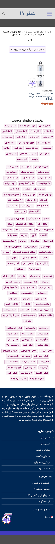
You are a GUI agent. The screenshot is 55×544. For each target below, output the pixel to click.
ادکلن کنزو (12, 373)
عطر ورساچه (43, 172)
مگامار (6, 148)
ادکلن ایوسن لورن (28, 350)
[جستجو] (3, 14)
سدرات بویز (34, 269)
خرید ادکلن (44, 328)
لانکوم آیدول (34, 211)
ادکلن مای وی (12, 361)
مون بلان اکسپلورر (11, 315)
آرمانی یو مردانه (28, 361)
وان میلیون (41, 293)
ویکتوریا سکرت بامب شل (24, 252)
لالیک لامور (7, 131)
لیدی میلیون (27, 293)
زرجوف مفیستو (9, 241)
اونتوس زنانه (29, 194)
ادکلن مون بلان (45, 315)
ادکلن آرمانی (44, 361)
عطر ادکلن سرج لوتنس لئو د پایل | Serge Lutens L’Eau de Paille (41, 97)
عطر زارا (6, 252)
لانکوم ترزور (20, 211)
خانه (49, 32)
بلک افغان (17, 148)
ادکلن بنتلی (12, 339)
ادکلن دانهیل (30, 367)
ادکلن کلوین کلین (14, 328)
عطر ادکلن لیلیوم (35, 32)
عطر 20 (27, 13)
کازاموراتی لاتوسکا (13, 246)
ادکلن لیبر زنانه (41, 356)
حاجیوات (45, 282)
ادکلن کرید (14, 189)
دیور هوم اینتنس (26, 142)
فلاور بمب (24, 309)
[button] (50, 14)
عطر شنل (44, 153)
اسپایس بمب (10, 309)
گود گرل (43, 200)
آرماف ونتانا (7, 229)
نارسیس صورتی (13, 282)
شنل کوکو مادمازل (28, 153)
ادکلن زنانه (30, 328)
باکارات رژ (26, 304)
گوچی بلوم (13, 298)
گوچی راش (26, 298)
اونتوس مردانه (45, 194)
